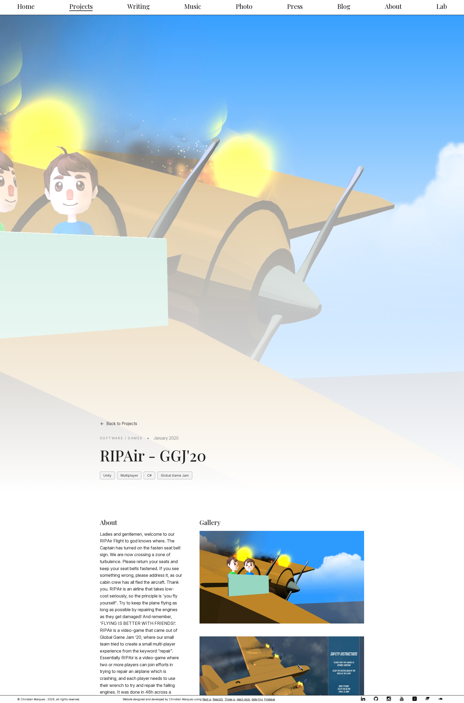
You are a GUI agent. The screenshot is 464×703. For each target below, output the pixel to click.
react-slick (243, 699)
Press (295, 6)
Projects (81, 6)
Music (192, 6)
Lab (441, 6)
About (393, 6)
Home (26, 6)
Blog (343, 6)
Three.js (229, 699)
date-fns (257, 699)
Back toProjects (121, 423)
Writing (138, 6)
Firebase (269, 699)
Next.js (206, 699)
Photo (244, 6)
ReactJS (218, 699)
